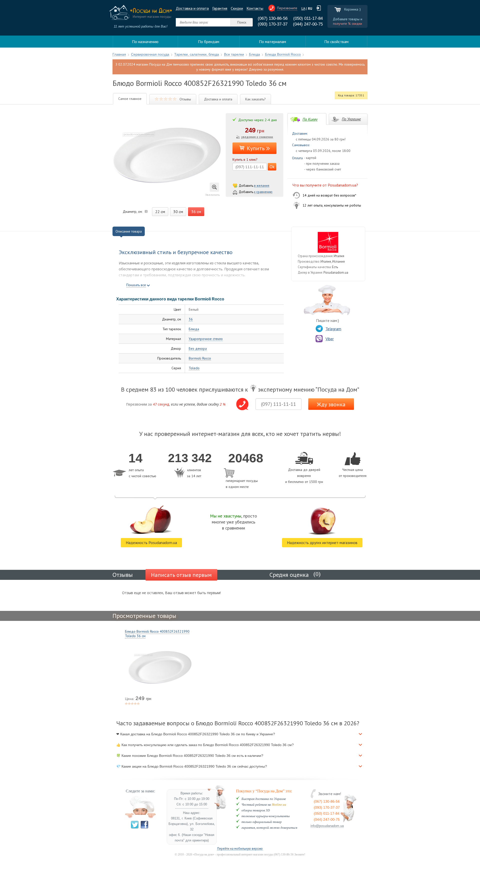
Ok (272, 166)
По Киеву (310, 119)
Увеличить (212, 195)
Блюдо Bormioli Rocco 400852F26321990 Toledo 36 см (157, 633)
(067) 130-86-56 (273, 18)
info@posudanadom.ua (327, 826)
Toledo (194, 368)
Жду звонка (331, 404)
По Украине (351, 118)
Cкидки (237, 8)
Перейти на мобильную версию (240, 848)
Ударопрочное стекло (206, 339)
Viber (330, 338)
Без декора (198, 348)
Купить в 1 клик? (245, 160)
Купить (255, 148)
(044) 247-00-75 (308, 24)
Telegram (333, 328)
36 (191, 319)
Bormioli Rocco (200, 358)
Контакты (254, 8)
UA (303, 8)
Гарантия (219, 8)
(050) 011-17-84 (308, 18)
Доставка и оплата (192, 8)
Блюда (194, 329)
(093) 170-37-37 (273, 24)
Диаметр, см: (132, 211)
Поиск (241, 22)
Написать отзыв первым (181, 574)
